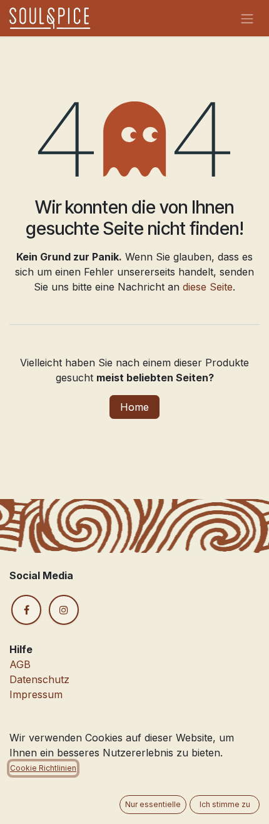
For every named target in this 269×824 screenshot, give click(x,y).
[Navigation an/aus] (247, 18)
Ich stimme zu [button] (225, 804)
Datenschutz (39, 679)
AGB (20, 664)
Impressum (36, 694)
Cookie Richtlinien (43, 768)
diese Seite (208, 287)
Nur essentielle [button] (153, 804)
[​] (26, 610)
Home (134, 407)
